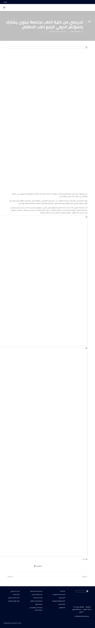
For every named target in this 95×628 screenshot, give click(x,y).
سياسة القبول (38, 604)
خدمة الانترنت (16, 594)
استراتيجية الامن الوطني (36, 601)
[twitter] (87, 623)
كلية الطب (62, 591)
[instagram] (90, 2)
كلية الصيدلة (62, 597)
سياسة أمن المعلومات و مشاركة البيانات (36, 608)
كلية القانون (62, 607)
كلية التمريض (61, 604)
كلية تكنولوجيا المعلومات (58, 601)
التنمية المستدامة (37, 597)
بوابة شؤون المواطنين (14, 601)
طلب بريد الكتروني (15, 591)
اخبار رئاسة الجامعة (54, 31)
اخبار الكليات (63, 31)
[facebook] (84, 2)
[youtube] (87, 2)
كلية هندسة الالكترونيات (59, 594)
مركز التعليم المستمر (37, 594)
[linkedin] (84, 623)
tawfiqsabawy (75, 31)
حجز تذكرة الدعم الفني (14, 597)
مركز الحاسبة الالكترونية (36, 591)
